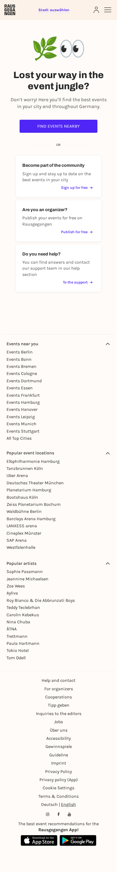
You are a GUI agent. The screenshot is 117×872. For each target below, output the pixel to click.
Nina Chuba (18, 621)
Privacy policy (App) (58, 779)
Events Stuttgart (23, 431)
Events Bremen (21, 366)
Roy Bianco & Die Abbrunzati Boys (41, 600)
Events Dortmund (24, 380)
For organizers (58, 688)
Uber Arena (17, 475)
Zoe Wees (16, 585)
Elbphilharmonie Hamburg (33, 461)
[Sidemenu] (108, 10)
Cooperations (58, 697)
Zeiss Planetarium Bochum (34, 504)
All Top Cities (19, 438)
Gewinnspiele (58, 746)
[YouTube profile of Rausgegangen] (69, 814)
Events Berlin (20, 352)
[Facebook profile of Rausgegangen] (58, 814)
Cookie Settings (58, 787)
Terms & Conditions (58, 796)
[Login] (96, 10)
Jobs (58, 721)
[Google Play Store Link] (78, 840)
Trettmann (17, 636)
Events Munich (21, 423)
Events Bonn (19, 359)
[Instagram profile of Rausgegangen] (47, 814)
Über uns (58, 730)
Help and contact (58, 680)
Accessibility (58, 738)
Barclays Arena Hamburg (31, 518)
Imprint (58, 763)
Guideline (58, 754)
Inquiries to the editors (58, 713)
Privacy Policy (58, 771)
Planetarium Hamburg (29, 489)
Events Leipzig (21, 416)
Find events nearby (58, 126)
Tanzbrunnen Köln (25, 468)
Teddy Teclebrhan (23, 607)
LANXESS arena (22, 525)
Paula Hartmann (23, 643)
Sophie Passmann (25, 571)
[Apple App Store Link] (39, 840)
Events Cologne (22, 373)
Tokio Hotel (18, 650)
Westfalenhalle (21, 547)
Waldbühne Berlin (24, 511)
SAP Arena (17, 540)
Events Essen (20, 387)
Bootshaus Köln (22, 497)
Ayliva (12, 593)
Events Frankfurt (23, 395)
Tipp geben (58, 705)
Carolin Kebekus (23, 614)
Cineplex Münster (24, 533)
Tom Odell (16, 657)
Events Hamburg (23, 402)
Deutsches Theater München (35, 482)
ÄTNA (12, 628)
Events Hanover (22, 409)
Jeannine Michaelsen (27, 578)
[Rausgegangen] (9, 9)
